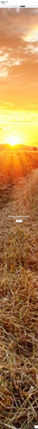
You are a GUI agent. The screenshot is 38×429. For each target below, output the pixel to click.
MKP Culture (19, 221)
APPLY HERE (23, 6)
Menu (36, 2)
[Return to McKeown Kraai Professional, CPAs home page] (4, 2)
